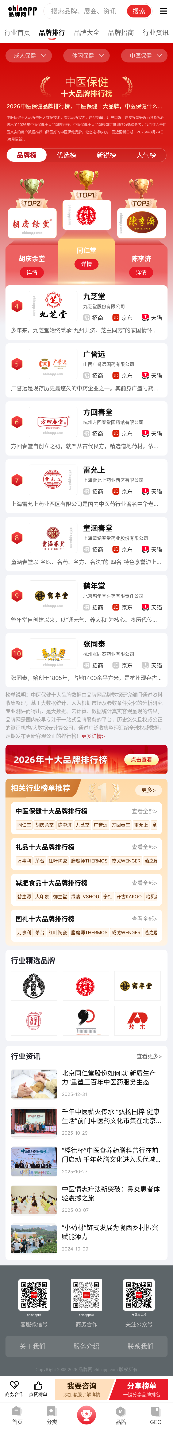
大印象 (42, 896)
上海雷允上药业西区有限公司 (113, 480)
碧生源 (24, 896)
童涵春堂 (98, 528)
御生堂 (60, 896)
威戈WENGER (126, 861)
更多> (148, 790)
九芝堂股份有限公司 (104, 306)
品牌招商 (121, 32)
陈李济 (65, 825)
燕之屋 (151, 861)
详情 (31, 272)
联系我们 (140, 1346)
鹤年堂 (94, 586)
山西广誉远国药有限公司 (108, 364)
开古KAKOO (129, 896)
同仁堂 (24, 825)
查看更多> (149, 1056)
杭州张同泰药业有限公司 (108, 654)
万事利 (24, 861)
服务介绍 (86, 1346)
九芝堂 (94, 296)
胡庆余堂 (44, 825)
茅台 (40, 861)
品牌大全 (86, 32)
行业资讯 (156, 32)
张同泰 (94, 644)
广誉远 (94, 354)
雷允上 (94, 470)
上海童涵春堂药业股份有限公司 (115, 538)
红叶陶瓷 (58, 861)
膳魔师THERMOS (89, 861)
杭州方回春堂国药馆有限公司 (113, 422)
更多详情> (93, 736)
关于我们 (32, 1346)
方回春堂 (98, 412)
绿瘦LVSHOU (85, 896)
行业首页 (17, 32)
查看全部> (144, 811)
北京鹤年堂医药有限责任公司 (113, 596)
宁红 (107, 896)
